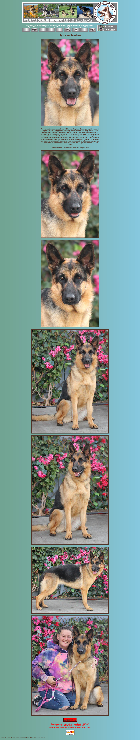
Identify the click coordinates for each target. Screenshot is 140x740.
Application (70, 719)
